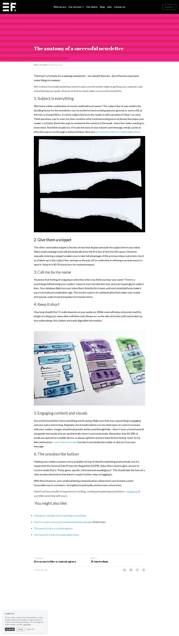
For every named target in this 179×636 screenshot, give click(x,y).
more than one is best (66, 442)
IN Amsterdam (99, 561)
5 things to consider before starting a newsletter (60, 515)
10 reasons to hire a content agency (53, 528)
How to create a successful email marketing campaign (63, 522)
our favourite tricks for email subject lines (117, 131)
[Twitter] (130, 569)
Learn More (27, 624)
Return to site (42, 570)
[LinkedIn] (137, 569)
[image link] (9, 7)
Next (93, 558)
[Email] (143, 569)
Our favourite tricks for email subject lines (56, 534)
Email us (169, 7)
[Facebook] (124, 569)
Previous (39, 558)
